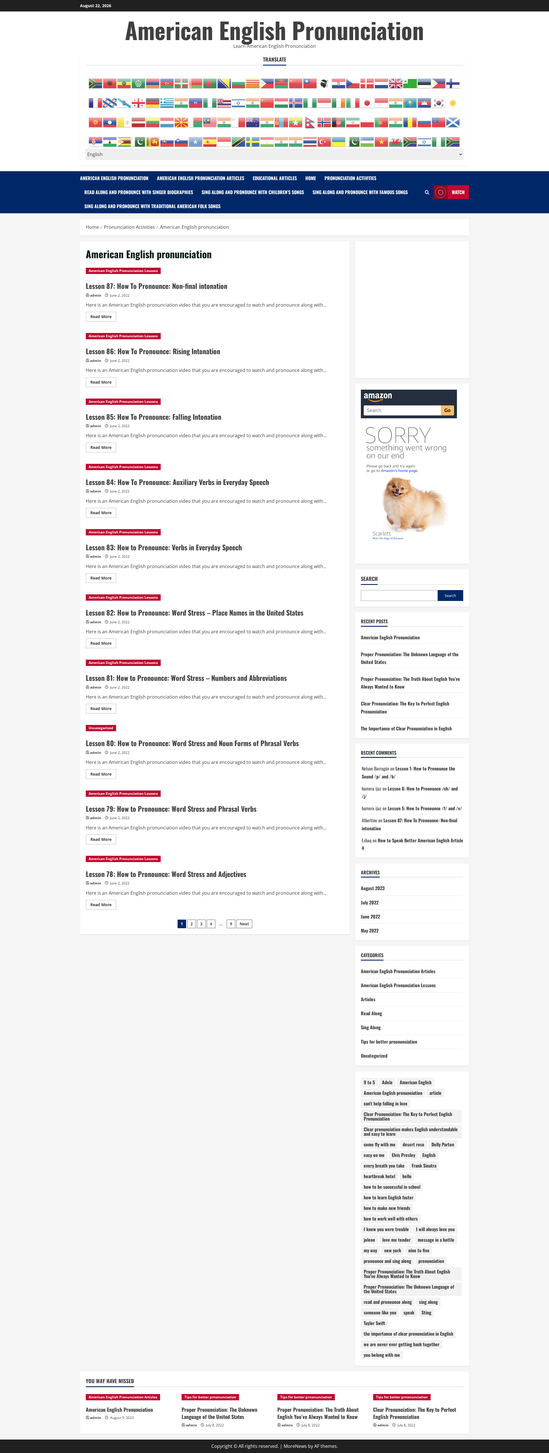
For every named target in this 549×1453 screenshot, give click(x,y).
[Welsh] (396, 139)
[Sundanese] (224, 139)
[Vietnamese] (382, 139)
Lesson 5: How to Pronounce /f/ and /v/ (425, 808)
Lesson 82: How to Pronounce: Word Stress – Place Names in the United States (194, 612)
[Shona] (124, 139)
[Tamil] (281, 139)
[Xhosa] (410, 139)
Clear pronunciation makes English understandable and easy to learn (411, 1131)
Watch (458, 192)
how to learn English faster (388, 1197)
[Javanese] (382, 100)
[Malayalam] (224, 119)
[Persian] (353, 119)
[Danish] (367, 80)
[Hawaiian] (224, 100)
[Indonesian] (324, 100)
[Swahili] (239, 139)
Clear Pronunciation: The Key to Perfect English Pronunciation (408, 1116)
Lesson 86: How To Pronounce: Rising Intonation (153, 351)
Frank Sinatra (424, 1165)
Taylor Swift (374, 1323)
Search (369, 578)
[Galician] (124, 100)
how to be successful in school (392, 1186)
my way (370, 1250)
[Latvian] (139, 119)
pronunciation (431, 1260)
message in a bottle (436, 1239)
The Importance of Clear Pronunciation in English (406, 728)
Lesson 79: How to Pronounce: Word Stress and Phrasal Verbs (171, 808)
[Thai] (310, 139)
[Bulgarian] (239, 80)
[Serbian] (96, 139)
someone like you (380, 1312)
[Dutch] (382, 80)
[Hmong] (267, 100)
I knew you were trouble (386, 1229)
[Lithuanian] (153, 119)
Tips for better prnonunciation (389, 1041)
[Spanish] (210, 139)
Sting (426, 1312)
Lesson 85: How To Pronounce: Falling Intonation (153, 416)
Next (244, 923)
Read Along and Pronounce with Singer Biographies (138, 192)
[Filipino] (439, 80)
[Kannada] (396, 100)
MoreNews (295, 1446)
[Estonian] (424, 80)
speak (408, 1312)
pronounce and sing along (387, 1260)
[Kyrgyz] (96, 119)
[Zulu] (453, 139)
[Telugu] (296, 139)
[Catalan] (253, 80)
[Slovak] (167, 139)
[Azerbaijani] (167, 80)
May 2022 (370, 930)
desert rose (413, 1144)
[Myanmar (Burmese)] (296, 119)
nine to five (418, 1250)
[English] (396, 80)
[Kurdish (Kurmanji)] (453, 100)
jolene (369, 1239)
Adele (387, 1082)
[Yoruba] (439, 139)
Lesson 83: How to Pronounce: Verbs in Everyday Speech (164, 547)
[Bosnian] (224, 80)
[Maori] (253, 119)
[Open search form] (427, 192)
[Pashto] (339, 119)
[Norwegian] (324, 119)
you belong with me (382, 1354)
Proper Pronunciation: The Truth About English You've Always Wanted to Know (407, 1273)
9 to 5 (369, 1082)
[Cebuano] (267, 80)
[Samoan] (439, 119)
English (428, 1155)
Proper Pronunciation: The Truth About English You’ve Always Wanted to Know (318, 1413)
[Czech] (353, 80)
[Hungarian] (281, 100)
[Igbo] (310, 100)
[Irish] (339, 100)
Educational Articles (275, 178)
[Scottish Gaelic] (453, 119)
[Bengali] (210, 80)
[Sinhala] (153, 139)
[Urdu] (353, 139)
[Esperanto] (410, 80)
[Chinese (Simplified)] (296, 80)
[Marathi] (267, 119)
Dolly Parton (442, 1144)
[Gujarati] (181, 100)
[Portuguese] (382, 119)
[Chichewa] (281, 80)
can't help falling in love (385, 1103)
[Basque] (181, 80)
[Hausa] (210, 100)
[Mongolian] (281, 119)
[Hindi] (253, 100)
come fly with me (379, 1144)
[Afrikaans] (96, 80)
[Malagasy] (196, 119)
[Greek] (167, 100)
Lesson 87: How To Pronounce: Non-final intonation (156, 286)
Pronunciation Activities (350, 178)
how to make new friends (387, 1207)
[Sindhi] (139, 139)
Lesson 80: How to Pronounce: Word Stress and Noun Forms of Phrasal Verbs (192, 743)
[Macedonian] (181, 119)
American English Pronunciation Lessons (123, 270)
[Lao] (110, 119)
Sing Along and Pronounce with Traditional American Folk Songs (152, 206)
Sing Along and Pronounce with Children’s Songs (253, 192)
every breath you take (384, 1165)
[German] (153, 100)
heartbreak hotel (379, 1176)
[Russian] (424, 119)
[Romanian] (410, 119)
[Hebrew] (239, 100)
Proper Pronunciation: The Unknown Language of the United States (409, 1289)
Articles (368, 999)
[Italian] (353, 100)
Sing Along (371, 1027)
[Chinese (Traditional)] (310, 80)
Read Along (371, 1013)
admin (95, 295)
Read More (103, 318)
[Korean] (439, 100)
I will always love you (435, 1229)
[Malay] (210, 119)
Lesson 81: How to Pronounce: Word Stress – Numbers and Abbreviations (186, 678)
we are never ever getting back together (401, 1344)
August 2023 (373, 888)
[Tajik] (267, 139)
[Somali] (196, 139)
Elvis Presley (403, 1155)
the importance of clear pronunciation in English (408, 1333)
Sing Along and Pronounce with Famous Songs (360, 192)
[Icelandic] (296, 100)
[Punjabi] (396, 119)
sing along (428, 1301)
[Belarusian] (196, 80)
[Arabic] (139, 80)
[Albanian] (110, 80)
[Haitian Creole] (196, 100)
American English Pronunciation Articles (200, 178)
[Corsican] (324, 80)
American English (415, 1082)
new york (392, 1250)
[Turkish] (324, 139)
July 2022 (370, 902)
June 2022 (370, 916)
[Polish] (367, 119)
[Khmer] (424, 100)
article (435, 1092)
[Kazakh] (410, 100)
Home (310, 178)
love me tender (396, 1239)
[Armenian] (153, 80)
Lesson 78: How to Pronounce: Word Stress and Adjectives (166, 874)
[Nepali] (310, 119)
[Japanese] (367, 100)
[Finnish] (453, 80)
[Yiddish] (424, 139)
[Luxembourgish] (167, 119)
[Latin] (124, 119)
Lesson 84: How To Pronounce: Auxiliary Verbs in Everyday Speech (177, 482)
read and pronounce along (388, 1301)
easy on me (374, 1155)
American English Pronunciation (274, 30)
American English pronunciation (393, 1092)
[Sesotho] (110, 139)
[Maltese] (239, 119)
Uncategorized (101, 727)
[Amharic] (124, 80)
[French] (96, 100)
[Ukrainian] (339, 139)
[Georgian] (139, 100)
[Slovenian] (181, 139)
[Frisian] (110, 100)
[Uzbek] (367, 139)
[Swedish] (253, 139)
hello (406, 1176)
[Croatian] (339, 80)
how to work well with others (391, 1218)
